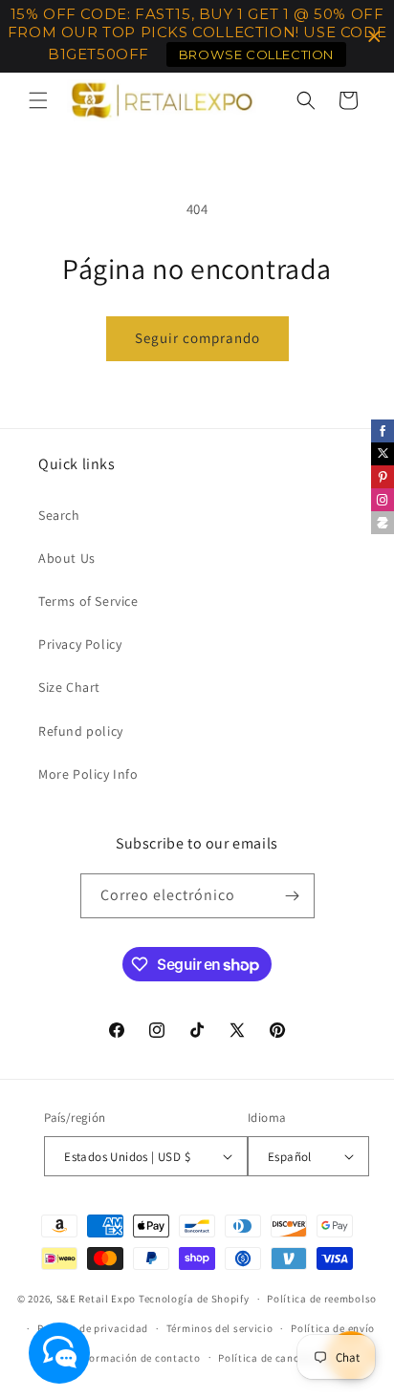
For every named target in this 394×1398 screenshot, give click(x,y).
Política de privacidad (92, 1328)
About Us (67, 558)
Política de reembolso (322, 1298)
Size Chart (69, 687)
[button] (38, 100)
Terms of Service (88, 601)
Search (59, 515)
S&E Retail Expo (96, 1298)
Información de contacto (138, 1358)
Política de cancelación (277, 1358)
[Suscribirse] (293, 895)
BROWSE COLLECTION (256, 54)
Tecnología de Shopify (194, 1298)
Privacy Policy (79, 644)
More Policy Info (88, 774)
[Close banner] (374, 37)
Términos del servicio (220, 1328)
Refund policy (80, 731)
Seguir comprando (197, 338)
